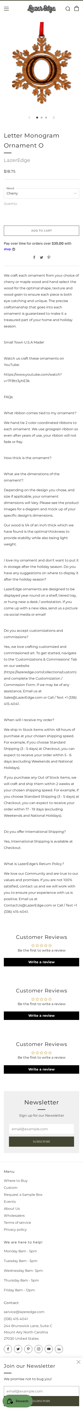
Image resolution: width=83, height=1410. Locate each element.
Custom (10, 1188)
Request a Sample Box (23, 1195)
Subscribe (41, 1141)
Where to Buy (16, 1181)
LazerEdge (17, 160)
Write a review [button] (41, 962)
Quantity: (11, 203)
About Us (12, 1209)
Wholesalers (14, 1216)
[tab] (37, 118)
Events (10, 1202)
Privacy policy (15, 1230)
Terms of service (17, 1223)
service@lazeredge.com (24, 1312)
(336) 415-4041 (16, 1319)
